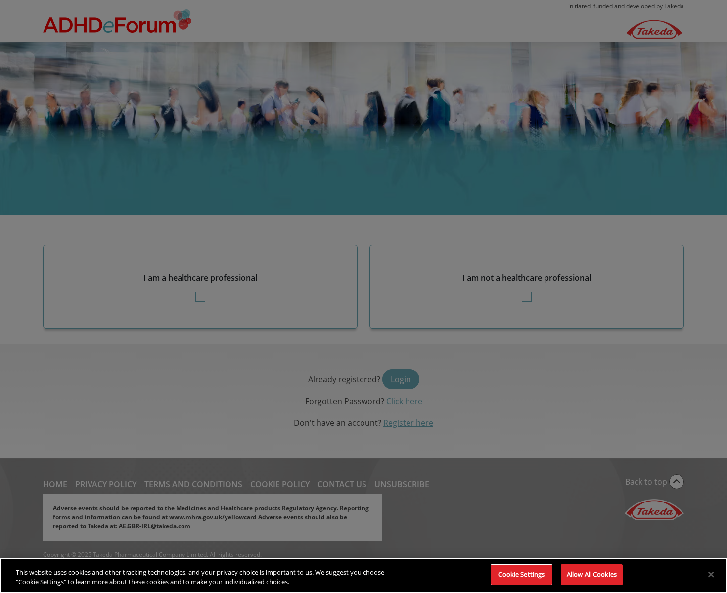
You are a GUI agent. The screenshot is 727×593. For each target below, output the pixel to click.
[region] (363, 575)
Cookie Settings (521, 574)
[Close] (711, 574)
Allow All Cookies (592, 574)
